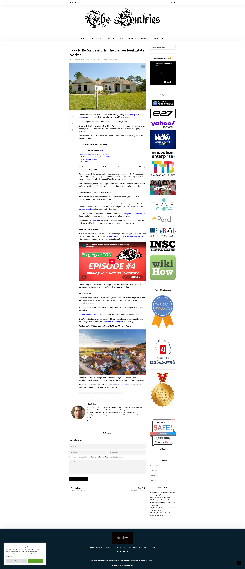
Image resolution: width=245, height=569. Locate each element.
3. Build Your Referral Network (89, 159)
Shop (121, 38)
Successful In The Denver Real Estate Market (108, 393)
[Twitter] (73, 2)
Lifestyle (110, 38)
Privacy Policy (132, 547)
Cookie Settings (16, 561)
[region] (25, 554)
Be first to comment (111, 59)
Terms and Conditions (147, 547)
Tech (91, 38)
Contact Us (159, 38)
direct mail (95, 221)
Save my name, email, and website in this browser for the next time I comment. (98, 457)
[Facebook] (70, 2)
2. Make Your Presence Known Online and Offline (96, 157)
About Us (130, 38)
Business (99, 38)
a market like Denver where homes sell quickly (124, 236)
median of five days (113, 322)
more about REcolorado (91, 314)
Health (152, 470)
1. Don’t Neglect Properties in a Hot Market (93, 154)
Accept (36, 561)
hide (101, 150)
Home (83, 38)
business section (122, 385)
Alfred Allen (91, 404)
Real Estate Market (85, 393)
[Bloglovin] (75, 2)
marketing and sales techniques (132, 213)
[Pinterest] (78, 2)
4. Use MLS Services (86, 162)
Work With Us (145, 38)
